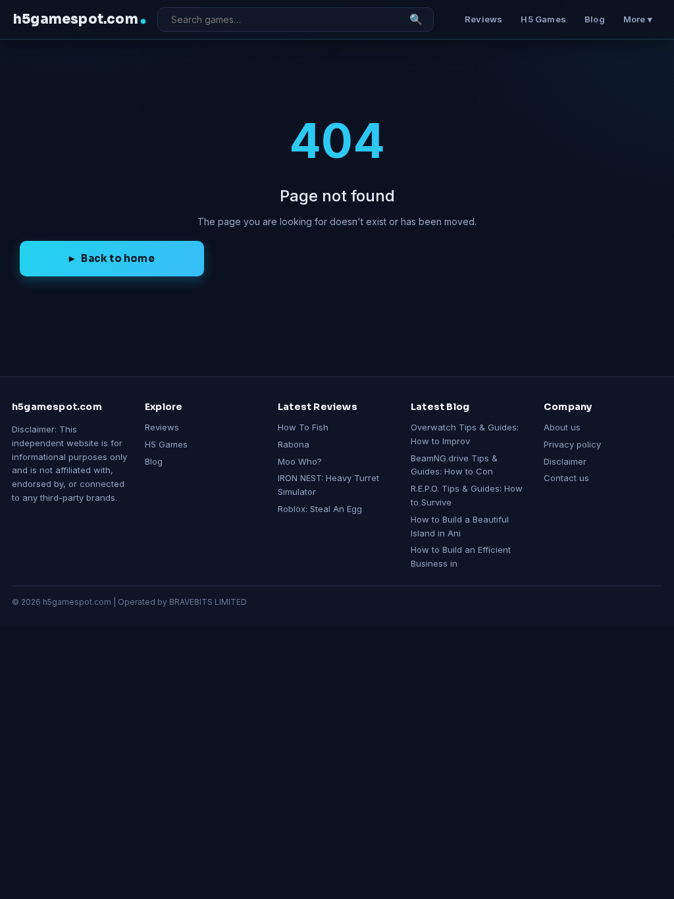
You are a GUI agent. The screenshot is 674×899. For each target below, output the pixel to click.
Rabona (293, 444)
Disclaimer (565, 461)
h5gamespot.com (75, 19)
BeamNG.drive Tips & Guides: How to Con (454, 465)
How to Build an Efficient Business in (461, 556)
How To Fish (303, 427)
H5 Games (543, 19)
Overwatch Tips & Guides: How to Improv (465, 434)
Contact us (566, 478)
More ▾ (637, 19)
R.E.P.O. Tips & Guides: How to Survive (467, 495)
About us (562, 427)
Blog (594, 19)
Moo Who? (300, 461)
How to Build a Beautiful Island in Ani (460, 526)
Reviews (483, 19)
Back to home (117, 258)
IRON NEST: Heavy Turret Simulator (328, 485)
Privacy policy (572, 444)
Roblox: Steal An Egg (320, 508)
